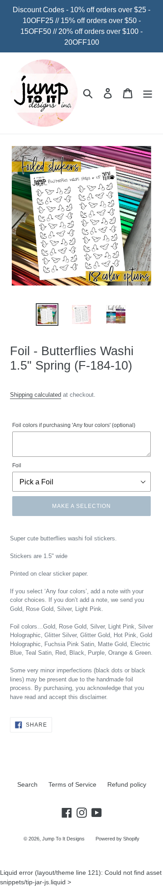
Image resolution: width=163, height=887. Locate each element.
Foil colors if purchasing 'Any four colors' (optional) (73, 425)
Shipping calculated (35, 394)
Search (27, 784)
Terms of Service (72, 784)
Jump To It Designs (63, 838)
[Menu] (148, 93)
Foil (16, 465)
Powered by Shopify (117, 838)
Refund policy (126, 784)
